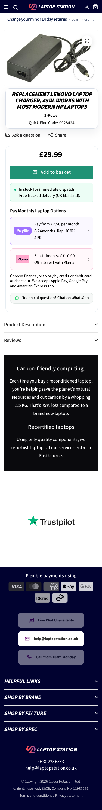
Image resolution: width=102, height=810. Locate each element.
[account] (87, 6)
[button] (7, 7)
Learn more (80, 19)
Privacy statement (68, 795)
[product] (87, 40)
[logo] (51, 7)
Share (60, 135)
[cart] (95, 6)
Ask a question (26, 135)
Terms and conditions (36, 795)
